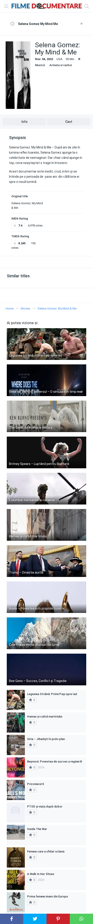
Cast (68, 121)
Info (24, 121)
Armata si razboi (60, 65)
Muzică (40, 65)
